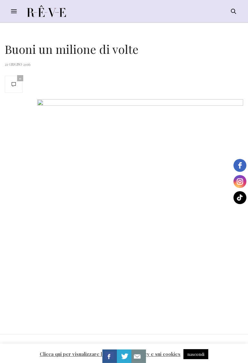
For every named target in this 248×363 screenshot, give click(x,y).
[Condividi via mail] (138, 356)
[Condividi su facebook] (109, 356)
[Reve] (46, 11)
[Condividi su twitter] (124, 356)
